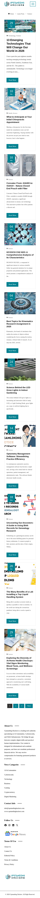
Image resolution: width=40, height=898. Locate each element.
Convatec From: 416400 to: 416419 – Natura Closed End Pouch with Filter (20, 186)
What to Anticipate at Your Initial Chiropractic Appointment (19, 119)
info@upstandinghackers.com (14, 808)
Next (29, 706)
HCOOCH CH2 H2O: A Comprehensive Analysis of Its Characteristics (20, 255)
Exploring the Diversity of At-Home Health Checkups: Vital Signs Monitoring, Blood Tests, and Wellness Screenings (20, 663)
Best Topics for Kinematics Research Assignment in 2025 (20, 324)
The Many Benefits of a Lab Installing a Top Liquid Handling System (20, 594)
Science (18, 36)
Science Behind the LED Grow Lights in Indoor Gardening (18, 390)
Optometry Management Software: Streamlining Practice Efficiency (18, 456)
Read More (12, 80)
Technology (12, 36)
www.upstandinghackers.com (14, 811)
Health (10, 113)
